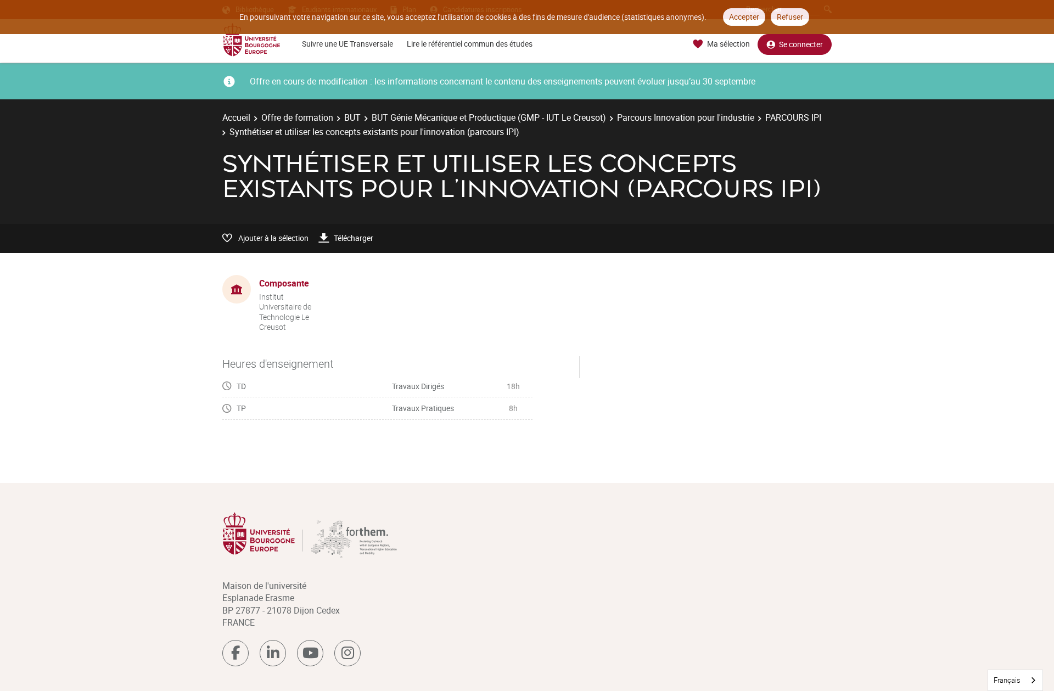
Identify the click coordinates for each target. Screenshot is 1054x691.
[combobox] (1015, 680)
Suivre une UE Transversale (347, 43)
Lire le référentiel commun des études (469, 43)
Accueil (236, 117)
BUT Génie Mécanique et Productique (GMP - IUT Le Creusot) (489, 117)
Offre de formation (297, 117)
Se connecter (801, 44)
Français (1007, 680)
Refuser (790, 17)
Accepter (744, 17)
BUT (352, 117)
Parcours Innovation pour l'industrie (685, 117)
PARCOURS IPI (793, 117)
